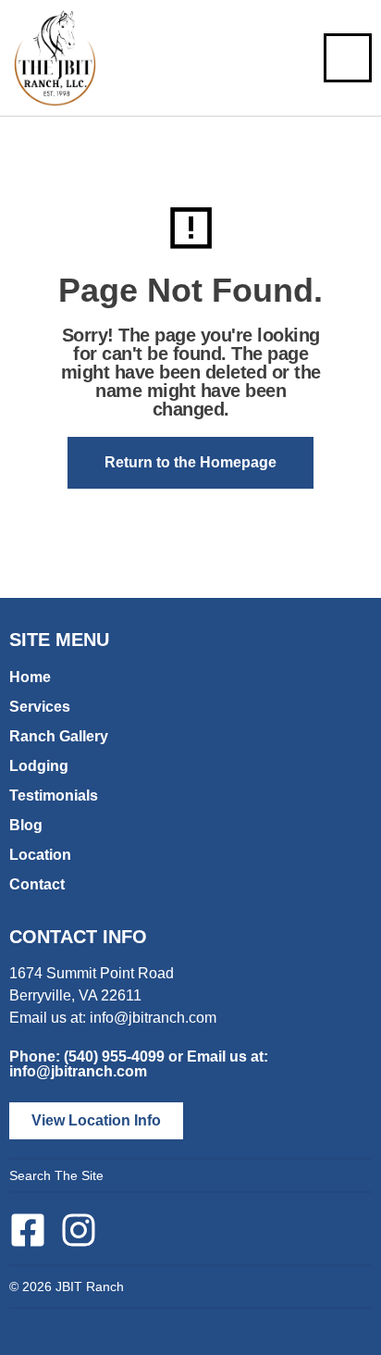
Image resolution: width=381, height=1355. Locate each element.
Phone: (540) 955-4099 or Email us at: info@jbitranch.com (138, 1064)
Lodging (38, 766)
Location (40, 855)
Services (39, 707)
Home (30, 677)
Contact (37, 884)
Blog (26, 825)
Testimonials (53, 795)
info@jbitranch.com (153, 1018)
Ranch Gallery (58, 736)
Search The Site (56, 1175)
